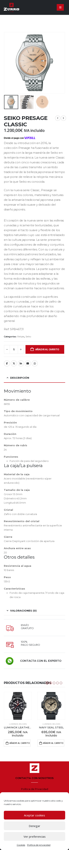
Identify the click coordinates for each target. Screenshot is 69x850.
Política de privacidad (38, 844)
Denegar (34, 826)
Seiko (28, 336)
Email (28, 363)
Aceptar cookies (34, 815)
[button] (60, 7)
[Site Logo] (11, 7)
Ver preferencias (35, 836)
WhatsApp (35, 363)
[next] (63, 118)
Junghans (47, 724)
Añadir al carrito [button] (19, 742)
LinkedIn (21, 363)
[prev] (57, 118)
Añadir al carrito (47, 349)
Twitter (14, 363)
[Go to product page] (17, 706)
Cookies (21, 844)
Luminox (13, 724)
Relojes (20, 336)
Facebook (7, 363)
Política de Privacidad (34, 789)
